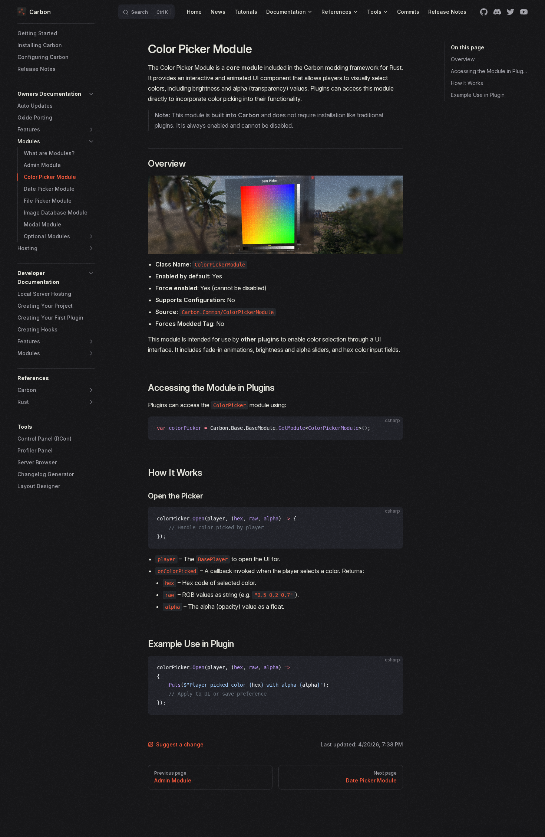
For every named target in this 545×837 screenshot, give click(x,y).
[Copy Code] (391, 428)
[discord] (497, 12)
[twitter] (510, 12)
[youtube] (524, 12)
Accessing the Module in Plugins (489, 71)
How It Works (467, 83)
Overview (463, 59)
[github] (484, 12)
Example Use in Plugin (478, 95)
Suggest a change (180, 744)
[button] (56, 94)
